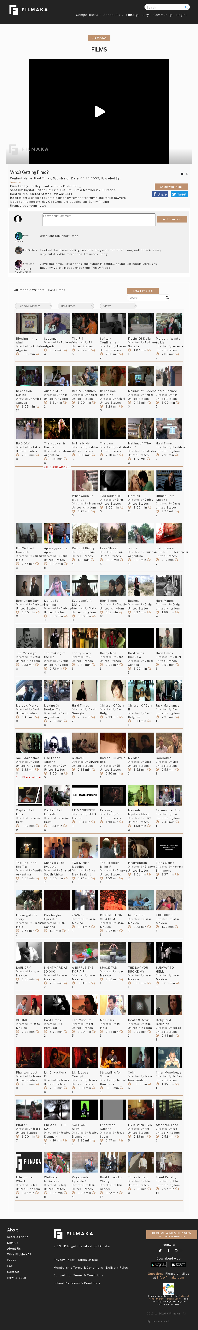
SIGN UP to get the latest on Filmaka (82, 1246)
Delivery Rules (117, 1267)
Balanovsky (68, 451)
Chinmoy (38, 556)
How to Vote (16, 1277)
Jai (118, 1023)
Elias (148, 761)
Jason (148, 1076)
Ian (63, 922)
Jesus (120, 1132)
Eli (118, 765)
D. (90, 656)
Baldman (94, 447)
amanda (178, 346)
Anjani (93, 394)
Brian (120, 499)
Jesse (36, 1128)
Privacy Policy (64, 1259)
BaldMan (122, 447)
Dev (63, 765)
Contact (13, 1271)
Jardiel (121, 1080)
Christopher (180, 552)
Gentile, (38, 870)
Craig (148, 604)
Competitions (87, 15)
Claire (93, 608)
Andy (64, 394)
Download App (168, 1258)
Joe (175, 1128)
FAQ (10, 1266)
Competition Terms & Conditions (78, 1275)
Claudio (122, 604)
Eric (175, 761)
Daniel (149, 660)
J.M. (91, 1023)
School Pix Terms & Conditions (77, 1283)
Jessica (65, 1132)
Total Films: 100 (143, 291)
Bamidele (179, 447)
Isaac (92, 919)
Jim (147, 1128)
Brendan (94, 503)
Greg (92, 870)
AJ (90, 342)
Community (163, 15)
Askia (36, 447)
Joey (64, 1185)
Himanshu (39, 922)
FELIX (92, 814)
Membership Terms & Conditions (78, 1267)
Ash (175, 394)
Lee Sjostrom (30, 250)
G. (118, 814)
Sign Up (12, 1242)
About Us (14, 1248)
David (37, 709)
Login (181, 15)
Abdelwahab (41, 346)
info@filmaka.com (170, 1277)
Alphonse (151, 342)
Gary (148, 818)
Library (132, 15)
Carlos (149, 499)
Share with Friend (171, 186)
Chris (64, 556)
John (92, 1185)
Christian (151, 552)
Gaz (175, 814)
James (177, 1027)
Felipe (37, 818)
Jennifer (16, 182)
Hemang (178, 866)
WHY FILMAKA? (19, 1254)
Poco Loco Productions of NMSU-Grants (24, 268)
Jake (148, 1023)
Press (11, 1260)
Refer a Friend (17, 1237)
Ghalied (66, 870)
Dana (120, 656)
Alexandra (124, 346)
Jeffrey (177, 1076)
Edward (94, 761)
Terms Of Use (88, 1259)
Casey (177, 503)
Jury (145, 15)
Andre (37, 398)
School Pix (112, 15)
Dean (176, 709)
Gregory (122, 870)
